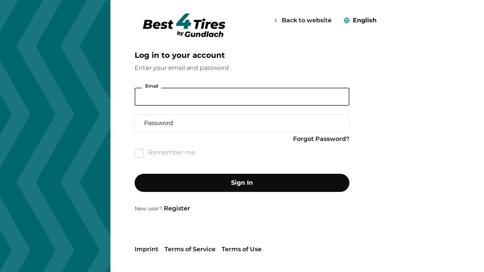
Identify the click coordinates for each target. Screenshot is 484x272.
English (365, 20)
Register (177, 208)
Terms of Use (242, 249)
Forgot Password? (321, 138)
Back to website (307, 20)
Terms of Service (190, 249)
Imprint (146, 249)
